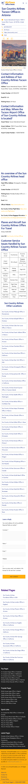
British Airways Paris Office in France (10, 678)
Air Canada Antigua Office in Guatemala (11, 672)
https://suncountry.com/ (17, 205)
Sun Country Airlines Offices (15, 236)
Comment (5, 530)
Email (4, 551)
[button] (23, 3)
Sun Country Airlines (17, 68)
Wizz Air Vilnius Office (7, 725)
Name (5, 543)
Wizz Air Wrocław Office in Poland (10, 727)
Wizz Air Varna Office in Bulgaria (9, 721)
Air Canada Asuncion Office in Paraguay (11, 676)
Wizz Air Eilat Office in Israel (8, 703)
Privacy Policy (5, 779)
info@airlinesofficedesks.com (14, 762)
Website (5, 559)
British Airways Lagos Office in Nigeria (11, 691)
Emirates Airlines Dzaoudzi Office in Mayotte (12, 682)
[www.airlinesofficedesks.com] (8, 3)
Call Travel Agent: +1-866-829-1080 (14, 782)
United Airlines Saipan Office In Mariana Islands (13, 746)
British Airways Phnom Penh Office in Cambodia (13, 717)
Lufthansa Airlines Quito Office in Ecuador (11, 742)
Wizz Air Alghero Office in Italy (9, 701)
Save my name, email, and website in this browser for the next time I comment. (13, 569)
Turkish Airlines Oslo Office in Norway (10, 695)
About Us (3, 772)
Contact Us (4, 775)
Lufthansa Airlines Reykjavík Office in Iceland (12, 744)
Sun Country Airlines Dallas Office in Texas (14, 422)
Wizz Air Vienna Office (7, 723)
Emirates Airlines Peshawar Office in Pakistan (12, 736)
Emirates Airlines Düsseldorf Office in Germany (13, 680)
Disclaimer (4, 777)
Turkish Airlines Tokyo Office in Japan (10, 693)
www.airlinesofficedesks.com (13, 767)
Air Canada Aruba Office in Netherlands (11, 674)
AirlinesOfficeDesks (6, 68)
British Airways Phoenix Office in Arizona (11, 719)
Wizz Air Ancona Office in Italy (9, 699)
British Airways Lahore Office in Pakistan (11, 697)
